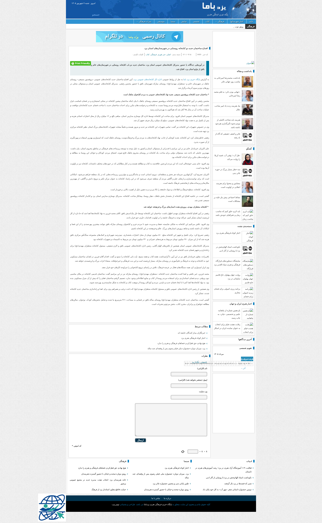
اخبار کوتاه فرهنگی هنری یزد (193, 338)
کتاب (207, 21)
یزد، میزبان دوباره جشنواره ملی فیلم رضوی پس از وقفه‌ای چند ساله (176, 348)
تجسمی (196, 21)
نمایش (184, 21)
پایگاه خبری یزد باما (191, 79)
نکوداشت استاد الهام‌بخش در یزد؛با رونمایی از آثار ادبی (229, 477)
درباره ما (167, 498)
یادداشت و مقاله (244, 71)
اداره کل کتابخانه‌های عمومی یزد (148, 79)
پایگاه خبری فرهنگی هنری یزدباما (236, 9)
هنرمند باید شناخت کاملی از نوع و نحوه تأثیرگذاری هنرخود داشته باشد (227, 123)
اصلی (169, 54)
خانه (251, 21)
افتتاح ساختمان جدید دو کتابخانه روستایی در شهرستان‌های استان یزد (176, 48)
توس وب (115, 504)
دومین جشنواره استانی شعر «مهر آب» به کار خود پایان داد (227, 489)
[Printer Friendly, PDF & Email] (80, 63)
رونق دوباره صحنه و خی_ (232, 27)
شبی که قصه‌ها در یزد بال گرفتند (238, 483)
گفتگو (249, 148)
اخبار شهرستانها (236, 21)
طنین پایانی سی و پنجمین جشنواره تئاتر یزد (171, 483)
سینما (173, 21)
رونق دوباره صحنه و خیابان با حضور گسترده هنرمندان (166, 489)
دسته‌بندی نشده (245, 226)
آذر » (243, 368)
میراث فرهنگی (144, 21)
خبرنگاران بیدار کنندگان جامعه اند (191, 333)
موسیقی (161, 21)
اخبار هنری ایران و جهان (241, 303)
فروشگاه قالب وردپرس (161, 508)
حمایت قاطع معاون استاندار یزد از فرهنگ (108, 489)
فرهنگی (220, 21)
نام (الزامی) (202, 368)
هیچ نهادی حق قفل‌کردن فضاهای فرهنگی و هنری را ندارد (181, 343)
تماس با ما (155, 498)
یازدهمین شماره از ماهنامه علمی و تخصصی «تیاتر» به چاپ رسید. (229, 314)
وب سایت (203, 391)
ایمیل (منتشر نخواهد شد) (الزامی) (192, 380)
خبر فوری (161, 54)
